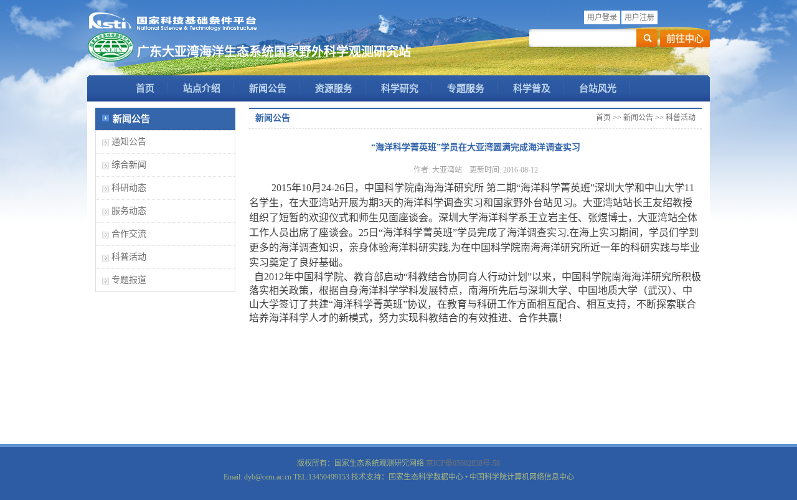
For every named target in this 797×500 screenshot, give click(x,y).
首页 (145, 88)
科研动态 (128, 187)
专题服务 (465, 88)
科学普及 (531, 88)
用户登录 (602, 17)
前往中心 (685, 39)
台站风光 (597, 88)
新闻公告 (267, 88)
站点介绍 (201, 88)
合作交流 (128, 233)
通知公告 (128, 141)
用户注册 (639, 17)
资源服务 (333, 88)
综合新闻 (128, 164)
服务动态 (128, 210)
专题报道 (128, 280)
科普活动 (128, 257)
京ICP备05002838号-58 (463, 463)
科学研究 (399, 88)
